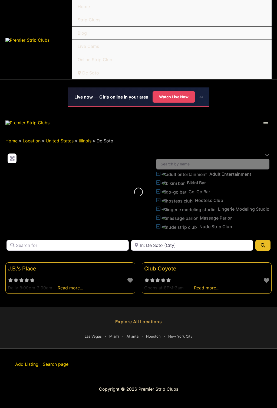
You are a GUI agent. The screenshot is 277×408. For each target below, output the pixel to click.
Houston (153, 336)
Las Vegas (93, 336)
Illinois (85, 140)
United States (60, 140)
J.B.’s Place (22, 268)
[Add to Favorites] (130, 280)
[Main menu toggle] (266, 122)
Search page (55, 364)
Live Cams (88, 46)
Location (32, 140)
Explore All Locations (138, 321)
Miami (114, 336)
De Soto (90, 73)
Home (84, 6)
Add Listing (26, 364)
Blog (82, 33)
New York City (180, 336)
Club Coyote (160, 268)
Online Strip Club (95, 59)
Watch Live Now (174, 96)
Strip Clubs (89, 19)
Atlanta (132, 336)
